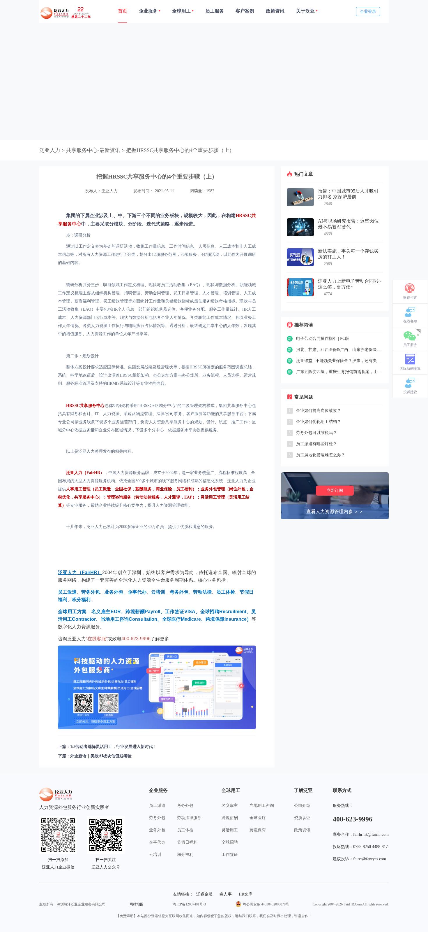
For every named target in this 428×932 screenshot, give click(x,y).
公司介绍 (302, 805)
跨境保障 (258, 830)
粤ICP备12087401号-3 (189, 904)
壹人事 (226, 894)
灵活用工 (230, 830)
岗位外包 (237, 489)
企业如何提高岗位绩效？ (318, 410)
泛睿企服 (204, 894)
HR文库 (245, 894)
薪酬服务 (143, 489)
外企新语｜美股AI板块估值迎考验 (101, 756)
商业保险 (164, 489)
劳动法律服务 (147, 497)
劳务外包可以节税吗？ (316, 433)
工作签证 (230, 854)
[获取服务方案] (157, 687)
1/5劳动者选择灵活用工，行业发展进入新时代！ (113, 746)
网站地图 (137, 904)
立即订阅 (335, 490)
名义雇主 (230, 805)
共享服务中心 (86, 497)
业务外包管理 (213, 489)
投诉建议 (410, 392)
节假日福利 (187, 842)
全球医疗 (258, 818)
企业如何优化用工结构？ (318, 421)
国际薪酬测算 (410, 368)
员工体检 (185, 830)
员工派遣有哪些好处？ (316, 444)
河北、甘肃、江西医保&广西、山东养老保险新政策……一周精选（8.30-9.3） (339, 349)
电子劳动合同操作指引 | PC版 (322, 338)
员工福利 (184, 489)
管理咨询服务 (119, 497)
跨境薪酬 (230, 818)
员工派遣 (103, 489)
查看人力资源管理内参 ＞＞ (334, 511)
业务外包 (157, 830)
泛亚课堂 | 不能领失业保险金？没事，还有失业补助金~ (339, 361)
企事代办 (157, 842)
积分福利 (185, 854)
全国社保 (123, 489)
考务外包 (185, 805)
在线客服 (410, 321)
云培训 (155, 854)
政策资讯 (302, 830)
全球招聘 (230, 842)
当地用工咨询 (262, 805)
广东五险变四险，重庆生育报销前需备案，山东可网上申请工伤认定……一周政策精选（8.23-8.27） (339, 372)
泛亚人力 (49, 150)
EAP (188, 497)
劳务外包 (157, 818)
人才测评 (172, 497)
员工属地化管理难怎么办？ (320, 455)
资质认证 (302, 818)
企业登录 (368, 11)
